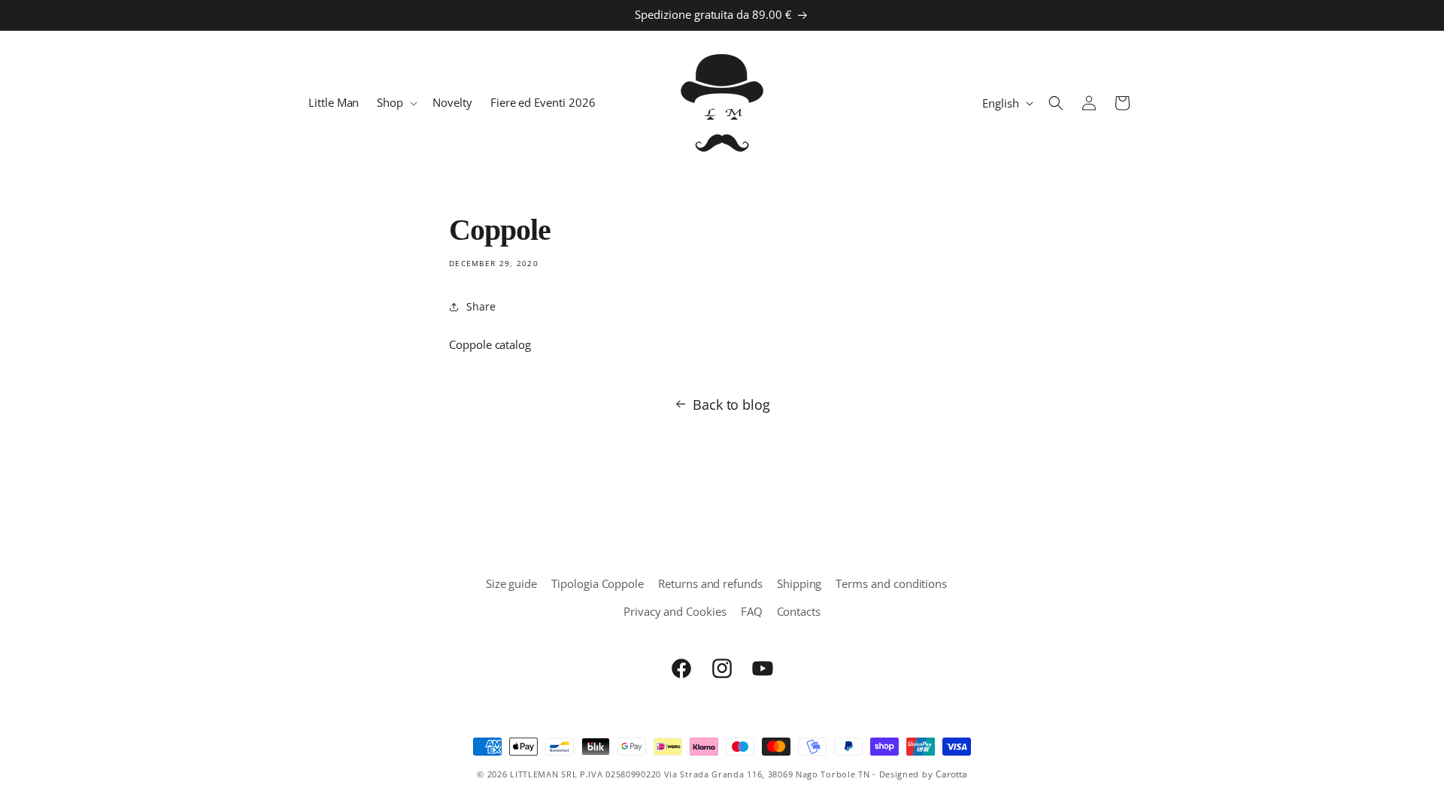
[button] (395, 103)
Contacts (799, 611)
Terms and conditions (891, 583)
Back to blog (731, 404)
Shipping (799, 583)
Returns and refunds (710, 583)
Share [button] (481, 306)
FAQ (752, 611)
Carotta (951, 774)
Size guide (511, 583)
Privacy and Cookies (675, 611)
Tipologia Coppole (597, 583)
